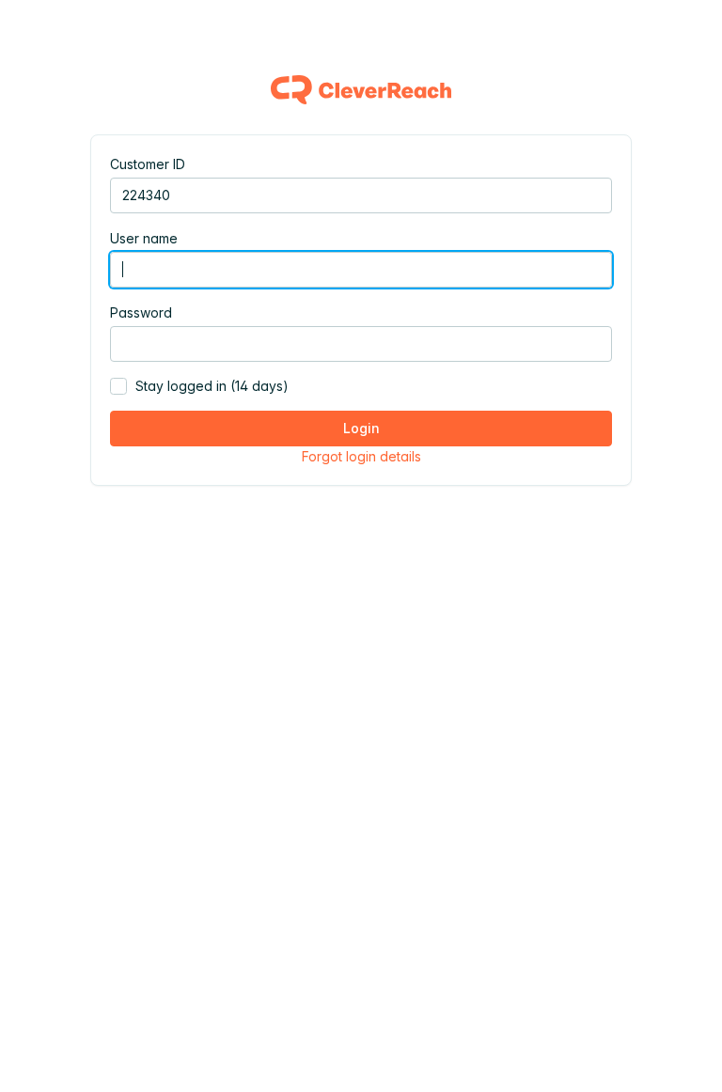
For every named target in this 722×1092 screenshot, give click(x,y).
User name (144, 238)
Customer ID (147, 164)
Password (141, 312)
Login (361, 428)
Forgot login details (361, 456)
